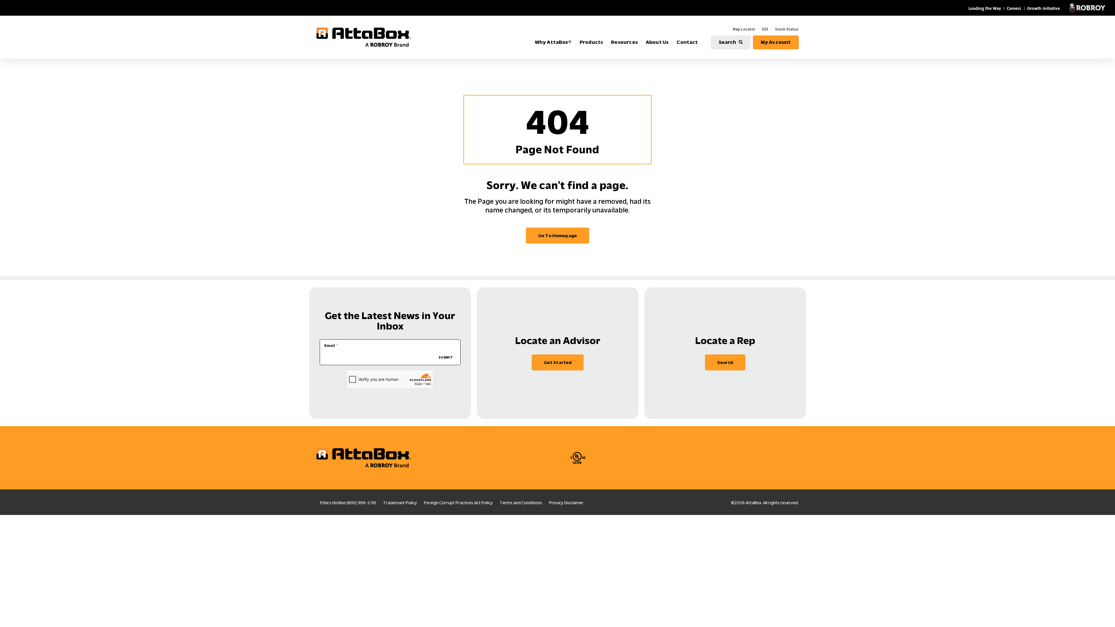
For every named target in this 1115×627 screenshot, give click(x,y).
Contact (687, 42)
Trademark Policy (400, 502)
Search (727, 42)
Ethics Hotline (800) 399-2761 (348, 502)
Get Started (558, 362)
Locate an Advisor (557, 340)
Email (329, 345)
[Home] (363, 37)
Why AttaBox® (553, 42)
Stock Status (787, 29)
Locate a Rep (725, 340)
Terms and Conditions (521, 502)
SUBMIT (445, 357)
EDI (765, 29)
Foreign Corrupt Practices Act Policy (458, 502)
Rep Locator (744, 29)
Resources (624, 42)
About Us (657, 42)
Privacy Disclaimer (566, 502)
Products (591, 42)
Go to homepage (557, 235)
